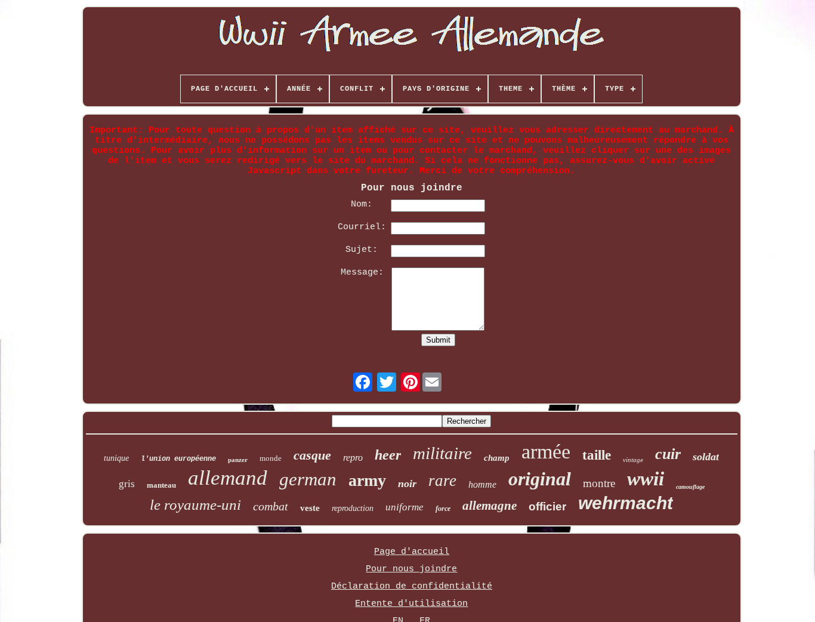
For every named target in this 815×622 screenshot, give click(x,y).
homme (482, 484)
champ (497, 458)
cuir (668, 454)
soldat (706, 457)
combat (270, 506)
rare (442, 480)
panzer (238, 459)
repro (353, 457)
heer (388, 455)
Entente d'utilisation (411, 604)
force (443, 508)
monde (271, 458)
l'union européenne (178, 459)
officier (547, 506)
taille (596, 455)
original (539, 478)
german (308, 479)
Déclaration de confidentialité (411, 586)
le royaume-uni (195, 505)
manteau (161, 485)
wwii (645, 478)
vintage (633, 459)
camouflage (690, 487)
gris (127, 483)
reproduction (352, 508)
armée (545, 452)
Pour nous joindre (411, 569)
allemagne (489, 505)
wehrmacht (625, 503)
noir (407, 483)
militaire (442, 453)
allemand (227, 477)
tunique (116, 458)
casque (312, 455)
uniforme (404, 507)
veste (310, 508)
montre (599, 483)
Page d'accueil (411, 552)
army (367, 480)
